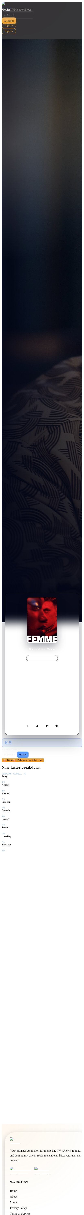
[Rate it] (57, 726)
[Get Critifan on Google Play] (45, 1170)
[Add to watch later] (27, 726)
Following (9, 754)
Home (32, 649)
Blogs (28, 9)
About (13, 1196)
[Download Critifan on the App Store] (21, 1170)
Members (19, 9)
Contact (14, 1202)
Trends (9, 20)
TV (12, 9)
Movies (6, 9)
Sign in (9, 25)
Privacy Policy (18, 1208)
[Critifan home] (42, 5)
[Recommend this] (37, 726)
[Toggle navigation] (5, 36)
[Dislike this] (47, 726)
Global (23, 754)
